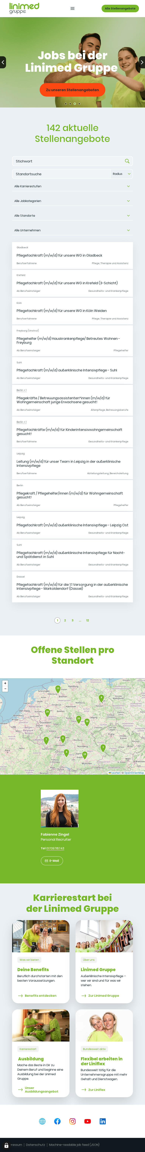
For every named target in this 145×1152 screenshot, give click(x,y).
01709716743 (55, 848)
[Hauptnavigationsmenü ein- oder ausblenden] (72, 8)
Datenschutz (35, 1145)
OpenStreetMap (134, 772)
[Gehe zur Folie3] (74, 103)
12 (87, 620)
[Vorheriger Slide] (3, 62)
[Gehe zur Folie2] (70, 103)
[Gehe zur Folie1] (65, 103)
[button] (46, 740)
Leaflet (115, 772)
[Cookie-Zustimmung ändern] (6, 1145)
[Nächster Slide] (142, 62)
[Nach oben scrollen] (24, 8)
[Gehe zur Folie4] (79, 103)
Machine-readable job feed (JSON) (74, 1145)
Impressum (14, 1145)
